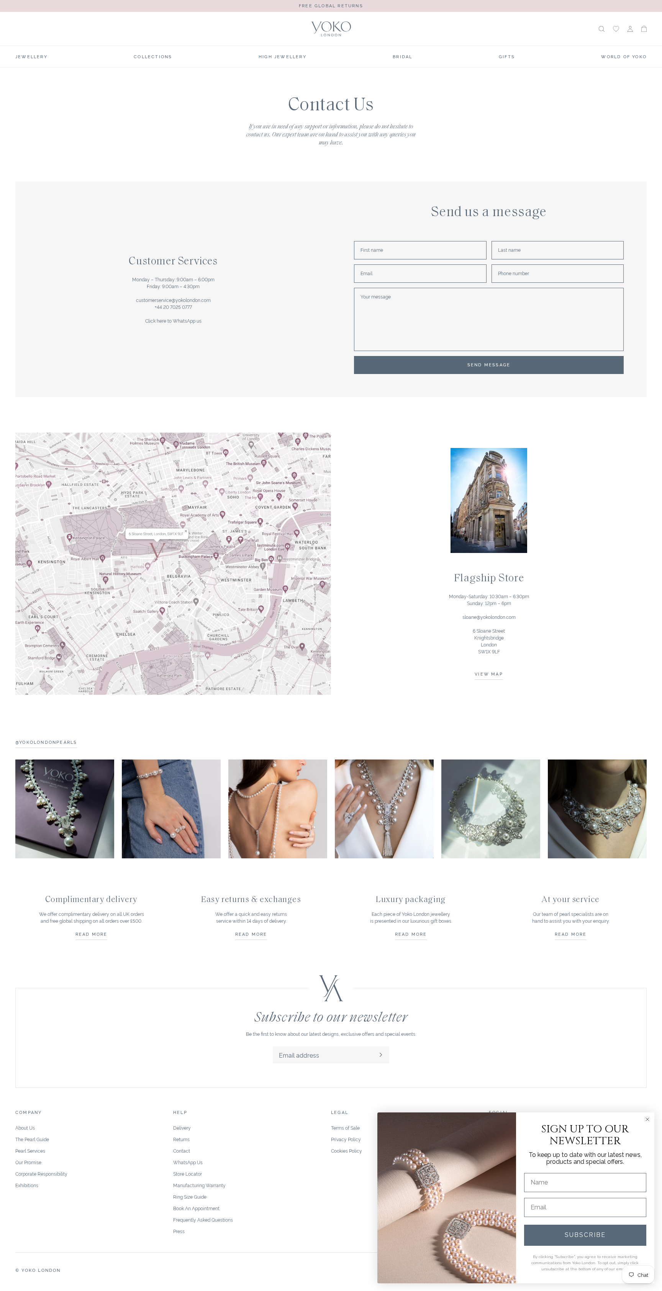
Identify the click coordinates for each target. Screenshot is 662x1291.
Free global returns (331, 5)
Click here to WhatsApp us (173, 320)
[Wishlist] (616, 29)
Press (179, 1231)
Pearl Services (30, 1150)
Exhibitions (26, 1185)
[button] (644, 29)
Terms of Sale (345, 1127)
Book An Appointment (196, 1208)
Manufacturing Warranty (199, 1185)
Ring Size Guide (189, 1196)
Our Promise (28, 1162)
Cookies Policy (346, 1150)
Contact (181, 1150)
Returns (181, 1139)
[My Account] (630, 29)
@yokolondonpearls (46, 742)
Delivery (182, 1127)
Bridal (402, 56)
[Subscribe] (380, 1055)
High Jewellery (282, 56)
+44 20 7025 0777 (173, 306)
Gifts (507, 56)
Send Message (488, 364)
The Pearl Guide (32, 1139)
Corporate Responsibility (41, 1173)
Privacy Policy (346, 1139)
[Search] (602, 29)
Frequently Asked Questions (203, 1219)
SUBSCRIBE (585, 1235)
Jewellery (31, 56)
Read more (91, 934)
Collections (153, 56)
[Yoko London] (331, 28)
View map (489, 674)
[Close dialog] (647, 1119)
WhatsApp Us (188, 1162)
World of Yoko (624, 56)
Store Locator (187, 1173)
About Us (25, 1127)
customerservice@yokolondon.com (173, 300)
